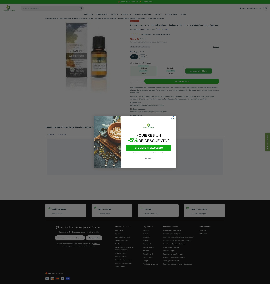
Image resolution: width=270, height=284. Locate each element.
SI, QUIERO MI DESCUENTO (149, 148)
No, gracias (148, 158)
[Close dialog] (173, 118)
